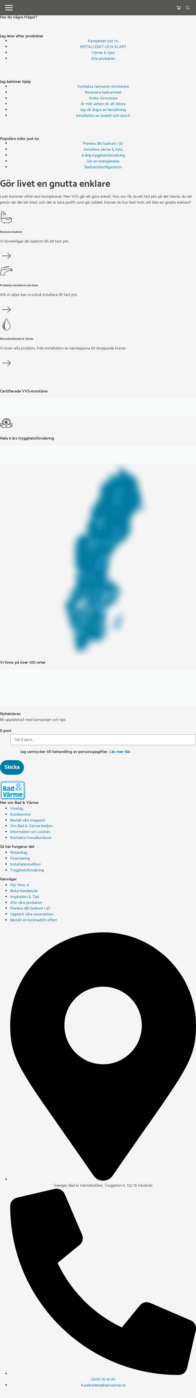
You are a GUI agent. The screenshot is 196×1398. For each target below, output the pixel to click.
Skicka (12, 767)
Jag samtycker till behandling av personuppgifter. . (75, 752)
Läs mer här (119, 751)
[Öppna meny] (9, 8)
